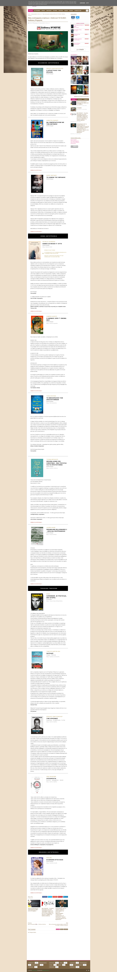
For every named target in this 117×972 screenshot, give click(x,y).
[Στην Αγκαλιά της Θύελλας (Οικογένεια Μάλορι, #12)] (74, 83)
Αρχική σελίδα (73, 139)
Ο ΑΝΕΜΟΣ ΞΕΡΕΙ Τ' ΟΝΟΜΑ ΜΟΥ (56, 319)
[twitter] (86, 970)
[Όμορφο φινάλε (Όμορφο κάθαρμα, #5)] (86, 74)
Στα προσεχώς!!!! (74, 54)
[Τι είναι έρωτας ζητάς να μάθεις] (72, 27)
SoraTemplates (34, 970)
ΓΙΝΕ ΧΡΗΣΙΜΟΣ (52, 718)
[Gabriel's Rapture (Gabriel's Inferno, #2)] (72, 46)
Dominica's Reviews (80, 23)
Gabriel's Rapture (77, 43)
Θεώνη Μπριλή (76, 27)
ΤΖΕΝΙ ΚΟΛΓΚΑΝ (51, 396)
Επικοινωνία (73, 143)
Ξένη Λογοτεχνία (83, 962)
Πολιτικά (59, 964)
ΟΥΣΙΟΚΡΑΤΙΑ (51, 778)
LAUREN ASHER (50, 527)
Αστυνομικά (52, 962)
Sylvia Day (75, 35)
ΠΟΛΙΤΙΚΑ (61, 10)
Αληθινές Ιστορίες (42, 962)
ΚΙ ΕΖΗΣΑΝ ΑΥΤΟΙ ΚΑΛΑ (54, 860)
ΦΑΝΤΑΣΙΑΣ (48, 10)
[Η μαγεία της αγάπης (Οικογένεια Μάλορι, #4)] (74, 64)
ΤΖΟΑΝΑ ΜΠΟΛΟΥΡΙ (52, 459)
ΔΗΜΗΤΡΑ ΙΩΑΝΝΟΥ (52, 120)
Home (31, 10)
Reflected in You (77, 34)
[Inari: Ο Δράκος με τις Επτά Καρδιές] (80, 83)
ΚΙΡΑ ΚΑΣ (49, 857)
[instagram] (88, 970)
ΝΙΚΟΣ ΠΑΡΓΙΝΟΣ (51, 175)
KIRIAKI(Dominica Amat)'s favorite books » (81, 96)
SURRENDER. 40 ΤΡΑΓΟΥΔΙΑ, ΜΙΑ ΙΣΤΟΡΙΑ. (56, 597)
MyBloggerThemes (45, 970)
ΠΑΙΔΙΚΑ (71, 10)
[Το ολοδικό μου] (86, 94)
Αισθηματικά (31, 962)
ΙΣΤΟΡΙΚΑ (55, 10)
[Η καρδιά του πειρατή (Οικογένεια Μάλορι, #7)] (80, 64)
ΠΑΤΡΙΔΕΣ (49, 653)
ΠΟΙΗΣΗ (66, 10)
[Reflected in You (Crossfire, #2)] (72, 37)
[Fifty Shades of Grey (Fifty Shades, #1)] (72, 32)
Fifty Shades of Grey (77, 29)
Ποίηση (51, 964)
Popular (80, 99)
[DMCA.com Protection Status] (74, 147)
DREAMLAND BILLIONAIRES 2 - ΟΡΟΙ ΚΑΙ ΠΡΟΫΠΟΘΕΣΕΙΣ (56, 530)
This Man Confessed (78, 38)
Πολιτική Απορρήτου (75, 141)
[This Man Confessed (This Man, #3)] (72, 41)
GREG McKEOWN (51, 776)
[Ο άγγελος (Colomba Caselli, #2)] (74, 93)
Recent (73, 99)
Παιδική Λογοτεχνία (78, 964)
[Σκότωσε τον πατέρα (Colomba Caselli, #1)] (86, 84)
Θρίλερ (61, 962)
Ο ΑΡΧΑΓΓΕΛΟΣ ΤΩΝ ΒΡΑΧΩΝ (53, 71)
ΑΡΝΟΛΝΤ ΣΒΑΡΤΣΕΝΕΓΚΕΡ (54, 716)
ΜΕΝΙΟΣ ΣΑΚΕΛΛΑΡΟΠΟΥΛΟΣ (54, 68)
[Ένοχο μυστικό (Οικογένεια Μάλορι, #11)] (80, 74)
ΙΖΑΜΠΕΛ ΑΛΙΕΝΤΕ (51, 316)
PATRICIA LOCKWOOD (49, 241)
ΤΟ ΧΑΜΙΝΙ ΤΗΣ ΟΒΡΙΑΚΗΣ (55, 177)
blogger (57, 929)
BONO (48, 594)
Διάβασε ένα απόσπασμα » (36, 170)
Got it (87, 2)
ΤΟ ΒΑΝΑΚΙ (79, 107)
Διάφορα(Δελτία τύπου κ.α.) (36, 14)
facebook (66, 929)
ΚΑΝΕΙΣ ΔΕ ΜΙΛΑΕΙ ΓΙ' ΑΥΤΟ (52, 243)
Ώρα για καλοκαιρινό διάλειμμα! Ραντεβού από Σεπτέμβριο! (33, 909)
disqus (61, 929)
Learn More (82, 2)
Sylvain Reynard (76, 44)
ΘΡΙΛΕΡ (43, 10)
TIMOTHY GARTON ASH (53, 651)
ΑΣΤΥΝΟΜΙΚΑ (37, 10)
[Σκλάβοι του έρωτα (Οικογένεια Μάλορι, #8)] (86, 64)
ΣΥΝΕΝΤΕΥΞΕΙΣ (77, 10)
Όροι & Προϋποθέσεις (75, 142)
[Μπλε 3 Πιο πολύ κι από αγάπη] (80, 93)
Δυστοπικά (73, 962)
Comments (86, 99)
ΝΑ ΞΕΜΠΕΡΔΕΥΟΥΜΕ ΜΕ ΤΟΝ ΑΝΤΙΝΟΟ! (55, 123)
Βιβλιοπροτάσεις (35, 964)
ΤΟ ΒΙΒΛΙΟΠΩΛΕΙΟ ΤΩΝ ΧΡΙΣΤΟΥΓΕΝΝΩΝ (54, 399)
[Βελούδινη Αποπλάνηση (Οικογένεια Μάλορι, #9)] (74, 74)
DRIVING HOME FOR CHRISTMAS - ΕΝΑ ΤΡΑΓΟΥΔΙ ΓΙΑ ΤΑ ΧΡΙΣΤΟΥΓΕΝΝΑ (56, 463)
